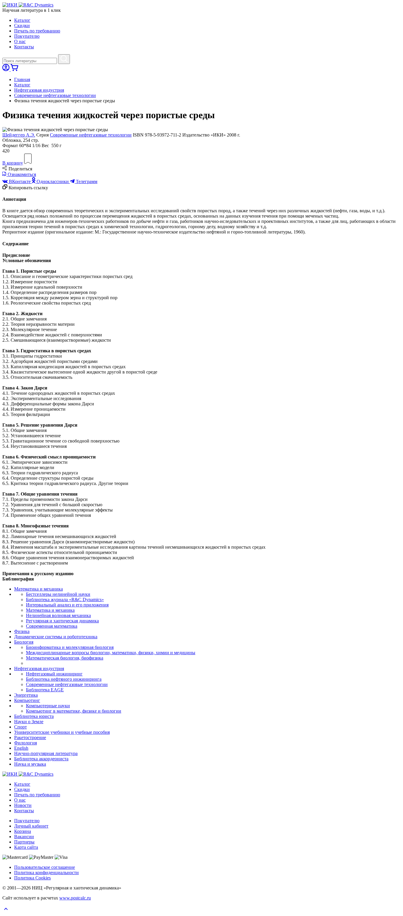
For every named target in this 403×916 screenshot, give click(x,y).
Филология (25, 742)
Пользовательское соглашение (44, 867)
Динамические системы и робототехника (55, 636)
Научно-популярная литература (46, 753)
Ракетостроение (30, 737)
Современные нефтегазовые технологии (55, 95)
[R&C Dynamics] (36, 4)
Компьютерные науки (48, 705)
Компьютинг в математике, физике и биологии (73, 710)
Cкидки (22, 25)
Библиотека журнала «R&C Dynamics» (65, 599)
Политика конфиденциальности (46, 872)
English (21, 748)
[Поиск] (64, 59)
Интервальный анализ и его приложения (67, 604)
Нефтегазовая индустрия (39, 90)
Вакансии (24, 836)
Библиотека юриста (34, 716)
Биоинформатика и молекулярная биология (70, 647)
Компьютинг (27, 700)
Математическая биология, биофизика (64, 657)
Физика (22, 631)
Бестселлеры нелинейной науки (58, 594)
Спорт (20, 726)
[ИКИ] (10, 4)
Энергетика (26, 695)
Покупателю (27, 36)
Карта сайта (26, 847)
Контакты (24, 46)
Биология (23, 641)
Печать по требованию (37, 30)
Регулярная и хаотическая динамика (62, 620)
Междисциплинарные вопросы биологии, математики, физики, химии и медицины (110, 652)
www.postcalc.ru (75, 897)
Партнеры (24, 841)
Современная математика (51, 626)
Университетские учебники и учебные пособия (62, 732)
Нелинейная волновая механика (58, 615)
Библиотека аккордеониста (41, 758)
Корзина (22, 831)
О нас (20, 41)
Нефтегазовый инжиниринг (54, 673)
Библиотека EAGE (45, 689)
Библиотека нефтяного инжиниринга (63, 679)
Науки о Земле (28, 721)
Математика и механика (38, 588)
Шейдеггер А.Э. (18, 134)
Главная (22, 79)
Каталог (22, 20)
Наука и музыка (30, 764)
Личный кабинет (31, 825)
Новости (23, 805)
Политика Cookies (32, 877)
